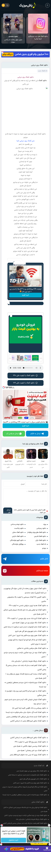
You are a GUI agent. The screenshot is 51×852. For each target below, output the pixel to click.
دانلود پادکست (19, 528)
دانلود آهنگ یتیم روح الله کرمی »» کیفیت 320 (30, 742)
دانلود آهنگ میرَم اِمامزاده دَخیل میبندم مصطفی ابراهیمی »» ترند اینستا (25, 684)
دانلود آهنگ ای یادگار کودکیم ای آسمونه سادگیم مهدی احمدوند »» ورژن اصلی (27, 642)
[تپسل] (2, 52)
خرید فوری (25, 295)
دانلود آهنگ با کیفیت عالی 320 (24, 375)
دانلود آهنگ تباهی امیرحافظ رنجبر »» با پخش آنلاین (28, 721)
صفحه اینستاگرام (42, 570)
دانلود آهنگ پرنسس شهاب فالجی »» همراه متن (29, 746)
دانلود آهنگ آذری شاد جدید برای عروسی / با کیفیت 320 (26, 618)
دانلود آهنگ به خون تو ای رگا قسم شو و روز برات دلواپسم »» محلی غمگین (25, 693)
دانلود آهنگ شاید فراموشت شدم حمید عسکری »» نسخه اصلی (25, 627)
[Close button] (49, 825)
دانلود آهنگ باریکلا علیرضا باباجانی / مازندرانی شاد (28, 661)
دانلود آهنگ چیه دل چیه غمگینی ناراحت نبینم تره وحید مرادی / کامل (25, 654)
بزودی (44, 548)
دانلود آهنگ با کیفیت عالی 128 (24, 383)
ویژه (44, 524)
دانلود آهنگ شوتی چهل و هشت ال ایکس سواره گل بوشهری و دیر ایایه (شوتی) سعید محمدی (25, 590)
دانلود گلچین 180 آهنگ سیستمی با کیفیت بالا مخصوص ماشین (13, 37)
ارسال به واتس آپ (12, 433)
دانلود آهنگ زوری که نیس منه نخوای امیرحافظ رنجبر (28, 755)
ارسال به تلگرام (35, 433)
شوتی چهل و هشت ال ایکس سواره (38, 39)
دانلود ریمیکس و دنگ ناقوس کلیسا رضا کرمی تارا (29, 708)
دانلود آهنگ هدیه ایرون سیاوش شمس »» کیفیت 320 (27, 605)
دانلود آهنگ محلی (18, 532)
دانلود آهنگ (42, 80)
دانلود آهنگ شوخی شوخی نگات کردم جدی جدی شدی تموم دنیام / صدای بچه (25, 701)
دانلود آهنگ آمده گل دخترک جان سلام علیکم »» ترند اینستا (26, 712)
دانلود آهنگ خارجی (18, 536)
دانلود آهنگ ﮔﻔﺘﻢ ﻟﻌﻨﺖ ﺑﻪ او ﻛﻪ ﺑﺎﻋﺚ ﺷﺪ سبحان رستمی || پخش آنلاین (26, 667)
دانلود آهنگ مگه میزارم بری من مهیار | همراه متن (29, 622)
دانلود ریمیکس (41, 528)
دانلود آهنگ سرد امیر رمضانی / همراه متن (31, 750)
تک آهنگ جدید (41, 544)
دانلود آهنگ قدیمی (40, 536)
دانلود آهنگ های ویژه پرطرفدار (36, 532)
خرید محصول (13, 840)
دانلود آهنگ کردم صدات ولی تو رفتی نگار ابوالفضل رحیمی (26, 716)
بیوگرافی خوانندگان (18, 544)
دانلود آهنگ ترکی (40, 540)
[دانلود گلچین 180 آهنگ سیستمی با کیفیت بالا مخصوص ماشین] (13, 24)
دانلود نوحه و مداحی (17, 524)
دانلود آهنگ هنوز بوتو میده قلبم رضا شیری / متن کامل (27, 635)
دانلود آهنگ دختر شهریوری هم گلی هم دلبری (30, 631)
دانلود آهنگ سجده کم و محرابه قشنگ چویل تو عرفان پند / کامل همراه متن (25, 676)
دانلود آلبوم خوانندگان (17, 540)
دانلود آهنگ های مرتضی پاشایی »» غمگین (31, 648)
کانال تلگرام (44, 559)
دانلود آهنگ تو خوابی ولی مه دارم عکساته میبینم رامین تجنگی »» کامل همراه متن (25, 612)
